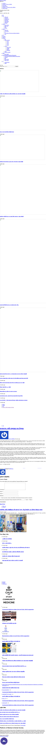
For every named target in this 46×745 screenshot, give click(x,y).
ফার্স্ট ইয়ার (11, 33)
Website (1, 495)
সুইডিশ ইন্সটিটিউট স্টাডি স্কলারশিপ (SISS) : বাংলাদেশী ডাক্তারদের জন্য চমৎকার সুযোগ (17, 655)
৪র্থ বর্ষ (8, 44)
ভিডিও (5, 27)
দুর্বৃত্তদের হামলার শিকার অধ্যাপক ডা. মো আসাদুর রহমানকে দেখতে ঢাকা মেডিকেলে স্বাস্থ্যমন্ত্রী (13, 373)
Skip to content (3, 0)
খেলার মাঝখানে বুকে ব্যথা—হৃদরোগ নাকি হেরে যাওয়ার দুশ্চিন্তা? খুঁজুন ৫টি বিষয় (11, 395)
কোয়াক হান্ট (3, 37)
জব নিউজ (5, 23)
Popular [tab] (3, 581)
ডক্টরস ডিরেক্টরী (6, 54)
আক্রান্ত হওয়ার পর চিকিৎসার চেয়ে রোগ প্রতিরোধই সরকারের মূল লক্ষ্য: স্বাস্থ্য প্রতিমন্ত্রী (12, 723)
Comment (2, 489)
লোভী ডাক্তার (11, 468)
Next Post (2, 504)
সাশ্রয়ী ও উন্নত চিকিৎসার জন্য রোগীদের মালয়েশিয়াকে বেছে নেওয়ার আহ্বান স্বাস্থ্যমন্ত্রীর (12, 93)
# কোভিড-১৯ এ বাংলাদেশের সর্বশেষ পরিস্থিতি (8, 7)
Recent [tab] (3, 582)
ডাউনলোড (3, 38)
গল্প (4, 32)
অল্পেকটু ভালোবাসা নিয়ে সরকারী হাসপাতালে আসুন (10, 687)
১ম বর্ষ (7, 41)
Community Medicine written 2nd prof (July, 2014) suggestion (18, 609)
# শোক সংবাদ (4, 5)
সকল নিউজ (6, 18)
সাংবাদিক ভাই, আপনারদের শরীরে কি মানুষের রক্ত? (11, 556)
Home (3, 404)
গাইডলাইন (6, 57)
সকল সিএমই (12, 56)
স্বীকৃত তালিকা (6, 60)
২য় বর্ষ (8, 42)
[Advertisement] (23, 416)
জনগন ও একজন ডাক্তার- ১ (7, 543)
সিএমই (9, 55)
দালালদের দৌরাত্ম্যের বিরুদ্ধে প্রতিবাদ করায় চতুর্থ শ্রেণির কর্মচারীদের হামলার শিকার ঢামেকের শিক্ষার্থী (14, 378)
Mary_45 (4, 698)
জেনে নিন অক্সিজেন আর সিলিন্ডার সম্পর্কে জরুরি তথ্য (11, 641)
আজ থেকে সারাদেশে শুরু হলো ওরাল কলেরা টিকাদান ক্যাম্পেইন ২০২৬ (14, 666)
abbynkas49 (4, 702)
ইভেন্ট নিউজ (6, 20)
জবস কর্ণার (3, 36)
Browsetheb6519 (5, 689)
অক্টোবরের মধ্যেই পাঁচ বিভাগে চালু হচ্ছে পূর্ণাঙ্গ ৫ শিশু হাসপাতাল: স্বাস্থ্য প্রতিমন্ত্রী (11, 161)
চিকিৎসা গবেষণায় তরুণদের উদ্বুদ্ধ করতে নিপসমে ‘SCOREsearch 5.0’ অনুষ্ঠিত (12, 382)
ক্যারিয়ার (8, 48)
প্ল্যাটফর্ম (1, 11)
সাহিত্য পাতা (6, 17)
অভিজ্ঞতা (3, 29)
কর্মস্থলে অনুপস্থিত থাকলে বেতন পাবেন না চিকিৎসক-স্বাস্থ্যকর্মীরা (13, 671)
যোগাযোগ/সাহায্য (6, 62)
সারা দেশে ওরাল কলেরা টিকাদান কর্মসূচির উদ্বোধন (7, 131)
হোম (2, 15)
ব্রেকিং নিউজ (6, 22)
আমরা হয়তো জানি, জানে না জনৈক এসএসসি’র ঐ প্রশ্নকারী (12, 560)
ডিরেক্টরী (3, 53)
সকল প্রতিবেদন (6, 25)
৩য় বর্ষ (8, 43)
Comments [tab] (4, 583)
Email (1, 493)
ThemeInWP (22, 725)
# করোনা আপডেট (4, 6)
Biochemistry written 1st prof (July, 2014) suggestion (15, 635)
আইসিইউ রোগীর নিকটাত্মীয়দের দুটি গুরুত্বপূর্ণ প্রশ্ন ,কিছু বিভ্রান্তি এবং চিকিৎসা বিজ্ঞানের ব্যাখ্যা (21, 509)
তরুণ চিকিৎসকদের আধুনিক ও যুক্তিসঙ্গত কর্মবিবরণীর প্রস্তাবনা (13, 551)
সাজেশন (8, 49)
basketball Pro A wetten (7, 694)
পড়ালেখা (5, 46)
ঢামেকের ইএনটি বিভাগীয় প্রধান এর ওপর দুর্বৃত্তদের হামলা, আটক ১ (9, 304)
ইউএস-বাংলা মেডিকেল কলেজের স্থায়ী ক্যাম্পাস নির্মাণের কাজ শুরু (13, 677)
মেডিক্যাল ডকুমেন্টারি (7, 52)
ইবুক (5, 39)
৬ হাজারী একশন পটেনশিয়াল (7, 538)
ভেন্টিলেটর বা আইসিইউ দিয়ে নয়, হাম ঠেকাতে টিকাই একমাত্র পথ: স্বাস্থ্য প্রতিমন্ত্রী (11, 216)
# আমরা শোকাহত (4, 8)
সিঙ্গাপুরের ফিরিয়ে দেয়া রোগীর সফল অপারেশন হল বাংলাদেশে (8, 391)
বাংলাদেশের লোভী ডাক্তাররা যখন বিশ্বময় (8, 407)
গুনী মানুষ (5, 28)
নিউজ (3, 16)
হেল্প (2, 61)
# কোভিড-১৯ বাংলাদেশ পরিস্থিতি (7, 4)
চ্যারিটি (5, 63)
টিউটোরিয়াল (8, 50)
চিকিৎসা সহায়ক (6, 59)
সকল (3, 35)
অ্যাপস (5, 51)
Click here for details (4, 736)
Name (1, 491)
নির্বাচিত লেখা (6, 26)
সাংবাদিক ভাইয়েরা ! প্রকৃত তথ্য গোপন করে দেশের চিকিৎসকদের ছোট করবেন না (16, 547)
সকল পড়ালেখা (9, 47)
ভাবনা (5, 34)
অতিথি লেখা (6, 30)
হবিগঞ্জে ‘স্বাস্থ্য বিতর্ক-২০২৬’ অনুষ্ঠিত (5, 387)
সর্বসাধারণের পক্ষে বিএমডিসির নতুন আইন (9, 623)
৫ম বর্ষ (8, 45)
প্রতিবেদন (3, 24)
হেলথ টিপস (3, 507)
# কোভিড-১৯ (4, 3)
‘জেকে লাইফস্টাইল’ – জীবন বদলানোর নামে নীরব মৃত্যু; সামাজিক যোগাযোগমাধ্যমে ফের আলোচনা (13, 400)
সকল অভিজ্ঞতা (6, 31)
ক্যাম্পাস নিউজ (6, 21)
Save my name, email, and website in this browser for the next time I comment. (16, 497)
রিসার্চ (5, 58)
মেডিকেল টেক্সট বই (7, 40)
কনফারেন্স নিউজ (6, 19)
